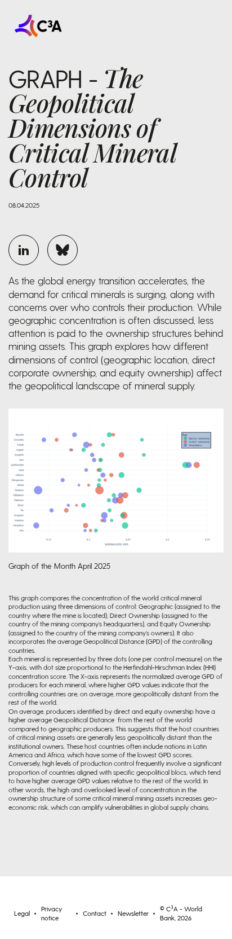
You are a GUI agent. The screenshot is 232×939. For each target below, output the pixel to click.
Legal (22, 913)
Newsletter (133, 913)
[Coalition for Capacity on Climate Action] (62, 26)
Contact (94, 913)
